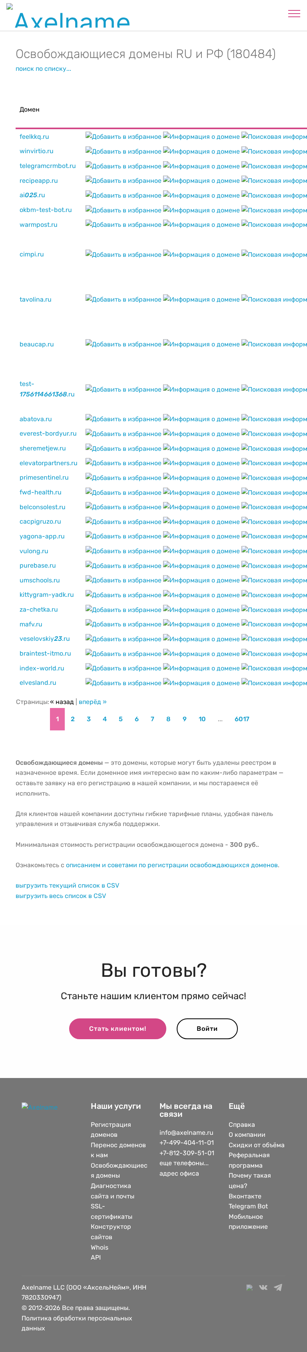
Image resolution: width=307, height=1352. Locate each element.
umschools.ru (40, 580)
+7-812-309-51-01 (186, 1153)
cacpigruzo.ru (40, 521)
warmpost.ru (39, 224)
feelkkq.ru (34, 136)
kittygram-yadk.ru (47, 594)
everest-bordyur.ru (48, 433)
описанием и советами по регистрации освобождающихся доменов (172, 865)
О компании (247, 1134)
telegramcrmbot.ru (48, 166)
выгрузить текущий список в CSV (67, 885)
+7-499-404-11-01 (186, 1142)
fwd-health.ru (41, 492)
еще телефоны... (184, 1163)
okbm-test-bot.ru (46, 210)
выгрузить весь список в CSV (61, 896)
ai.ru (32, 195)
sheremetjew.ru (43, 448)
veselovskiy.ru (45, 638)
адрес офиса (179, 1173)
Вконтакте (245, 1196)
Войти (207, 1028)
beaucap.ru (37, 344)
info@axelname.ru (186, 1132)
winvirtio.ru (37, 151)
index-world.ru (42, 668)
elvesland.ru (38, 682)
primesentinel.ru (44, 477)
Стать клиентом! (117, 1028)
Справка (242, 1124)
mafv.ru (31, 624)
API (96, 1257)
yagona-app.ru (42, 536)
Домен (30, 109)
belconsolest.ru (43, 507)
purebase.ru (38, 565)
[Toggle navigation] (294, 13)
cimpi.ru (32, 254)
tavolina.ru (36, 299)
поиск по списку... (43, 68)
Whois (99, 1247)
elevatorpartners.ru (49, 463)
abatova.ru (36, 419)
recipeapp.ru (39, 180)
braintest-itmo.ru (45, 653)
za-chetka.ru (39, 609)
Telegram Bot (248, 1206)
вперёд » (93, 702)
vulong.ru (34, 551)
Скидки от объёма (257, 1145)
